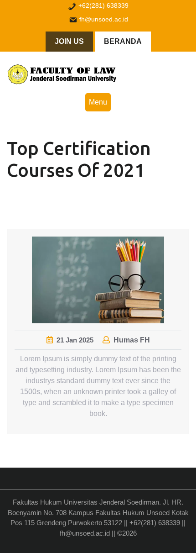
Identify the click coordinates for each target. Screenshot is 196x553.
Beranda (123, 41)
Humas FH (131, 340)
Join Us (69, 41)
